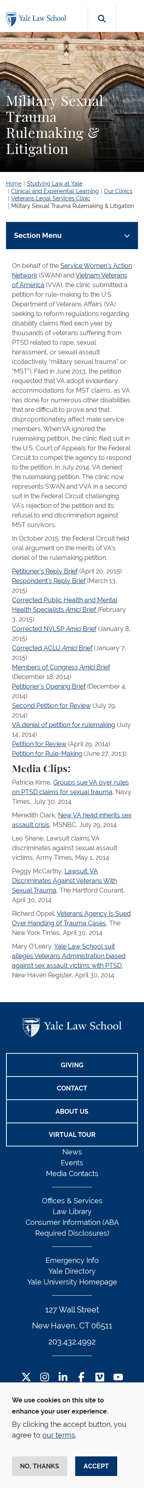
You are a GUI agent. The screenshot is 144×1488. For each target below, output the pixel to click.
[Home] (38, 19)
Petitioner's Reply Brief (45, 571)
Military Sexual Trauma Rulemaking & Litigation (72, 206)
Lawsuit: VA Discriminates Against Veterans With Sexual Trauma (64, 880)
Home (14, 183)
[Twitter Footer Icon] (26, 1378)
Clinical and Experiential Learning (55, 191)
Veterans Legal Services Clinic (50, 198)
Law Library (72, 1211)
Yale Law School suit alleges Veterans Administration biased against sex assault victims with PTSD (69, 956)
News (72, 1152)
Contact (72, 1088)
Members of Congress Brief (61, 667)
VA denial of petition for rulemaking (63, 725)
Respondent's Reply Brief (49, 581)
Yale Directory (72, 1271)
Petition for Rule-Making (47, 753)
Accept (96, 1466)
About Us (72, 1111)
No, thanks (39, 1466)
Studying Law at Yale (54, 183)
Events (72, 1162)
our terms (58, 1435)
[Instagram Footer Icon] (45, 1378)
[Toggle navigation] (131, 16)
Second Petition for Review (51, 705)
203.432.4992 (72, 1341)
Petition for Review (39, 744)
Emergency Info (72, 1260)
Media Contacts (72, 1173)
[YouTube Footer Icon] (118, 1378)
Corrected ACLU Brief (52, 648)
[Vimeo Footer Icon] (100, 1378)
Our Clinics (118, 191)
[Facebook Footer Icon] (81, 1378)
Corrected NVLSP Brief (54, 629)
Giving (72, 1065)
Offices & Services (72, 1200)
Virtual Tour (72, 1134)
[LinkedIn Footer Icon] (63, 1378)
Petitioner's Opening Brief (49, 686)
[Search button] (102, 28)
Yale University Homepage (72, 1282)
